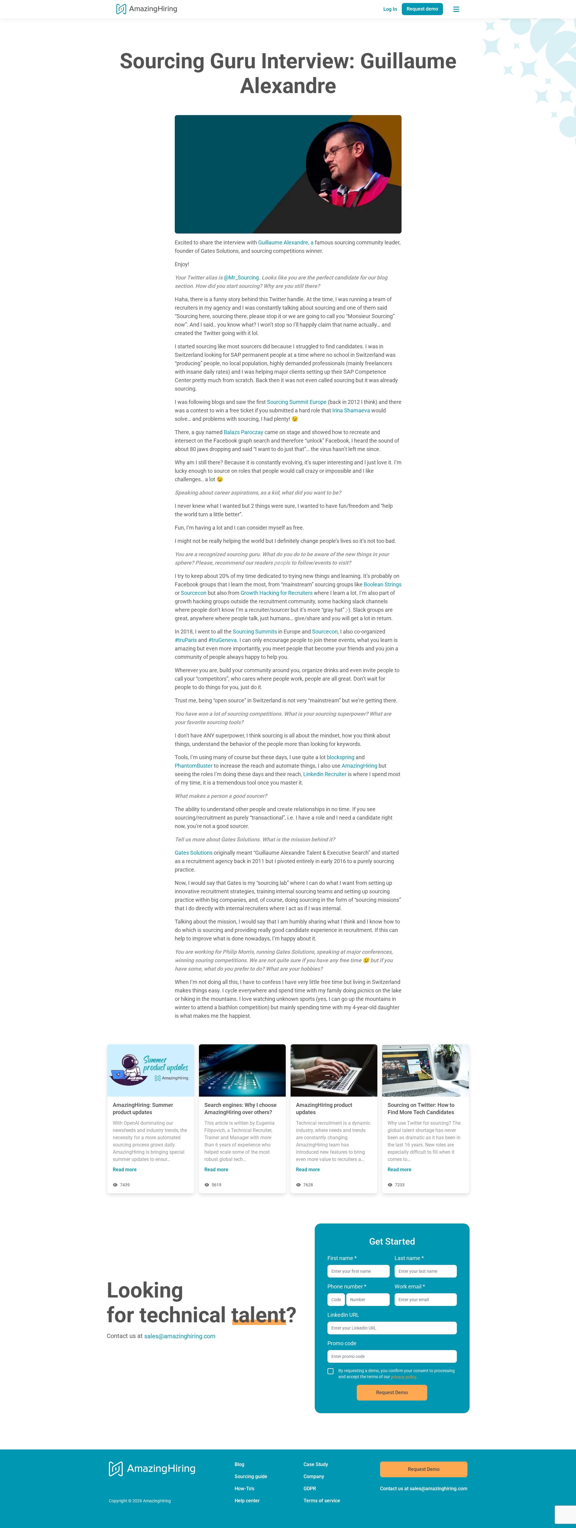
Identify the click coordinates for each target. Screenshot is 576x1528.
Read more (125, 1169)
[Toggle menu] (456, 9)
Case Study (316, 1464)
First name (342, 1258)
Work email (410, 1286)
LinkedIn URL (343, 1315)
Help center (247, 1501)
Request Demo (392, 1392)
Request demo (422, 9)
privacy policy (403, 1377)
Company (314, 1476)
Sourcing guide (251, 1476)
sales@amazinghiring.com (180, 1336)
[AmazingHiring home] (146, 9)
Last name (409, 1258)
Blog (239, 1464)
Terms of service (322, 1501)
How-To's (244, 1488)
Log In (390, 9)
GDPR (310, 1488)
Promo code (341, 1343)
